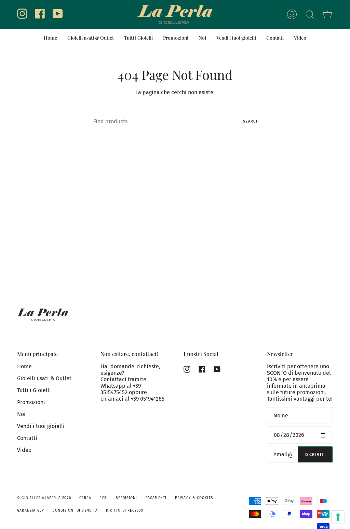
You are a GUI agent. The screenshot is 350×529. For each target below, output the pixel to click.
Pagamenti (156, 498)
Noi (21, 414)
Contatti (27, 438)
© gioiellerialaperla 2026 (44, 498)
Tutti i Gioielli (34, 390)
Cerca (85, 498)
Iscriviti (315, 454)
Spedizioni (126, 498)
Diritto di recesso (125, 511)
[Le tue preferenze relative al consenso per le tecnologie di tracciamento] (338, 517)
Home (24, 366)
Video (24, 450)
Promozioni (31, 402)
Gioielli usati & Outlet (44, 378)
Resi (103, 498)
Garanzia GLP (30, 511)
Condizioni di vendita (75, 511)
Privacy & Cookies (194, 498)
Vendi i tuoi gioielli (41, 426)
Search (251, 121)
